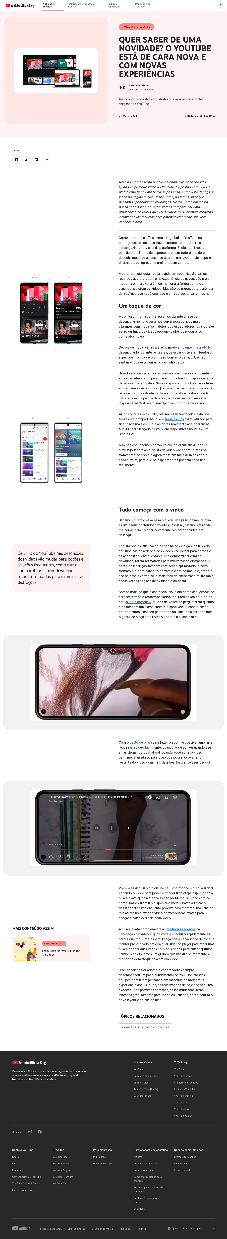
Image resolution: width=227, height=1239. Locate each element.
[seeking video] (113, 827)
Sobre (15, 1157)
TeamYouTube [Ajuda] (146, 1089)
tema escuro (174, 419)
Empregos (17, 1170)
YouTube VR (140, 1208)
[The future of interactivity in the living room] (26, 949)
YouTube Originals (62, 1170)
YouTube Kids (60, 1157)
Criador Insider (141, 1082)
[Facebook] (16, 159)
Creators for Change (185, 1157)
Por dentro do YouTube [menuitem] (143, 5)
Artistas (138, 1157)
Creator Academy (143, 1170)
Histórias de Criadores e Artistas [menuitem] (80, 5)
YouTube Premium (63, 1177)
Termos (142, 1229)
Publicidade (99, 1157)
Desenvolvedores (102, 1163)
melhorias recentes (181, 929)
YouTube (138, 1069)
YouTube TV (180, 1102)
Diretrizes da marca (102, 1229)
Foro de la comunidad (23, 1190)
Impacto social (182, 1170)
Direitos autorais (76, 1229)
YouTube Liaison (143, 1096)
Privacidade (125, 1229)
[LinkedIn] (36, 159)
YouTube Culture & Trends (26, 1183)
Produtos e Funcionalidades (145, 1027)
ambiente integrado (192, 347)
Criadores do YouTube (146, 1076)
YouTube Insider (183, 1116)
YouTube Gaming (183, 1096)
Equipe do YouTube (184, 1089)
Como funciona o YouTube (26, 1177)
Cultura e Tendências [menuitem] (114, 5)
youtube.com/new (137, 602)
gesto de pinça (141, 742)
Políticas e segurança (50, 1229)
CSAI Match (180, 1163)
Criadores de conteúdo (146, 1163)
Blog (14, 1163)
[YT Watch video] (51, 310)
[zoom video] (113, 682)
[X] (26, 159)
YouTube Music (182, 1109)
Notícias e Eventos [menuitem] (48, 5)
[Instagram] (30, 1132)
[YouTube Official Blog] (19, 5)
